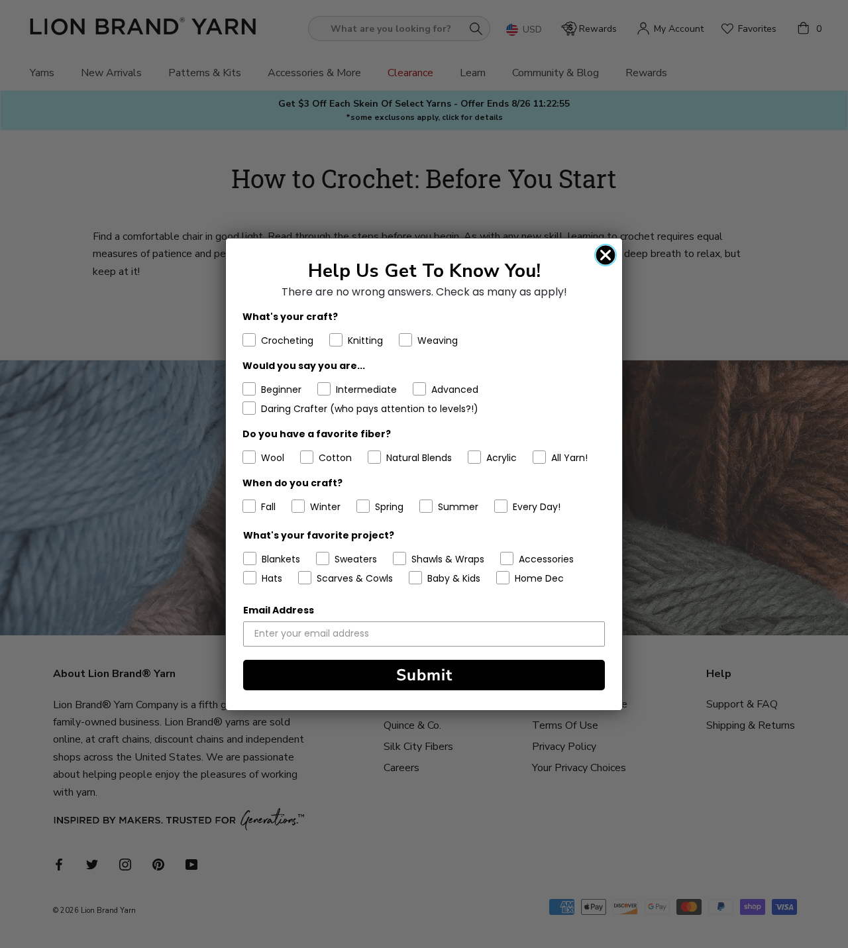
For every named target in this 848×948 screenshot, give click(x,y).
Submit (424, 675)
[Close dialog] (605, 255)
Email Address (278, 610)
